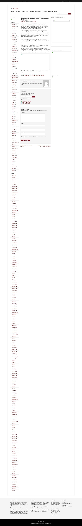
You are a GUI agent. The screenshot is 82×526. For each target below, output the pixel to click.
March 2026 (14, 184)
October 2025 (14, 190)
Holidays (33, 75)
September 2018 (15, 334)
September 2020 (15, 292)
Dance (13, 44)
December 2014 (14, 416)
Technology (14, 151)
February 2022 (14, 262)
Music (13, 106)
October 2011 (14, 484)
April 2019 (13, 321)
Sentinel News (23, 21)
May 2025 (13, 199)
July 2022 (13, 253)
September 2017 (15, 356)
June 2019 (14, 318)
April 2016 (13, 388)
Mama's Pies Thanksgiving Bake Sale (30, 73)
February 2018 (14, 347)
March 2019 (14, 323)
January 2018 (14, 349)
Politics (13, 124)
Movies (13, 104)
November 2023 (14, 225)
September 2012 (15, 464)
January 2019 (14, 327)
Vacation (13, 161)
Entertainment (38, 11)
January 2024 (14, 221)
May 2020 (13, 299)
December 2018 (14, 329)
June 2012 (14, 469)
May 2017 (13, 364)
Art (12, 28)
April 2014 (13, 429)
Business (45, 11)
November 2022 (14, 245)
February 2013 (14, 455)
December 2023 (14, 223)
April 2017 (13, 366)
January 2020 (14, 305)
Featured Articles (15, 61)
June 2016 (14, 384)
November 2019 (14, 308)
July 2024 (13, 214)
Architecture (14, 26)
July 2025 (13, 195)
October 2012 (14, 462)
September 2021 (15, 269)
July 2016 (13, 382)
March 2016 (14, 390)
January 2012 (14, 479)
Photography (14, 120)
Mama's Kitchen (41, 73)
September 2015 (15, 399)
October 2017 (14, 355)
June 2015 (14, 405)
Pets (12, 118)
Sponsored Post (14, 142)
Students (13, 146)
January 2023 (14, 242)
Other (13, 116)
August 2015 (14, 401)
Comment (23, 112)
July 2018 (13, 338)
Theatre (13, 155)
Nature (13, 111)
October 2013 (14, 440)
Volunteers (14, 166)
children (13, 37)
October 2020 (14, 290)
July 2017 (13, 360)
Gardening (14, 73)
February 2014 (14, 432)
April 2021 (13, 279)
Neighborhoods (14, 113)
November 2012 (14, 460)
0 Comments (34, 21)
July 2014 (13, 425)
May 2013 (13, 449)
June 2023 (14, 232)
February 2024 (14, 219)
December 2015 (14, 395)
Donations (27, 75)
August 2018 (14, 336)
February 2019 (14, 325)
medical (13, 100)
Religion (13, 131)
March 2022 (14, 260)
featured (13, 59)
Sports (13, 144)
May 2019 (13, 319)
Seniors (13, 140)
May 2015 (13, 406)
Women (13, 170)
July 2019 (13, 316)
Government (14, 75)
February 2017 (14, 369)
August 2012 (14, 466)
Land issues (14, 93)
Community (14, 39)
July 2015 (13, 403)
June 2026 (14, 179)
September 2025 (15, 192)
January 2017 (14, 371)
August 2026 (14, 175)
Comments (69, 1)
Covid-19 (13, 41)
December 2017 (14, 351)
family (13, 54)
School (13, 135)
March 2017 (14, 368)
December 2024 (14, 205)
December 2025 (14, 186)
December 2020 (14, 286)
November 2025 (14, 188)
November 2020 (14, 288)
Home (12, 1)
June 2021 (14, 275)
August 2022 (14, 251)
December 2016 (14, 373)
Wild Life (13, 168)
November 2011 (14, 482)
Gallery (13, 71)
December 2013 (14, 436)
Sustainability (14, 148)
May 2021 (13, 277)
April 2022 (13, 258)
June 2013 (14, 447)
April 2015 (13, 408)
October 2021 (14, 268)
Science (13, 137)
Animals (13, 24)
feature (13, 57)
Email (22, 127)
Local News (17, 11)
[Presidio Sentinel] (14, 8)
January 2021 (14, 284)
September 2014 (15, 421)
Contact (26, 1)
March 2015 (14, 410)
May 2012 (13, 471)
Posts (63, 1)
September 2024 (15, 210)
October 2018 (14, 332)
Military (13, 102)
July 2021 (13, 273)
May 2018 (13, 342)
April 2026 (13, 182)
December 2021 (14, 266)
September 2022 (15, 249)
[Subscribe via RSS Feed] (26, 101)
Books (13, 33)
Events (30, 75)
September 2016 (15, 379)
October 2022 (14, 247)
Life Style (31, 11)
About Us (17, 1)
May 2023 (13, 234)
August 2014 (14, 423)
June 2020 (14, 297)
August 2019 (14, 314)
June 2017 (14, 362)
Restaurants (14, 133)
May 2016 (13, 386)
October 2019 (14, 310)
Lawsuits (13, 95)
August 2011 (14, 488)
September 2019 (15, 312)
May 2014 (13, 427)
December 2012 (14, 458)
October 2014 (14, 419)
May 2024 (13, 216)
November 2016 (14, 375)
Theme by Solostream (47, 523)
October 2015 (14, 397)
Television (13, 153)
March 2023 (14, 238)
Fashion (13, 55)
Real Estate (14, 127)
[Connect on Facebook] (25, 102)
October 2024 (14, 208)
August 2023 (14, 229)
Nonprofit (42, 75)
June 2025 (14, 197)
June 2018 (14, 340)
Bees (13, 31)
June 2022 (14, 255)
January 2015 (14, 414)
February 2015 (14, 412)
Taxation (13, 150)
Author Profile (33, 81)
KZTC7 (13, 91)
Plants (13, 122)
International (14, 89)
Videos (55, 11)
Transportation (14, 157)
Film (12, 64)
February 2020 (14, 303)
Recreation (14, 129)
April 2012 (13, 473)
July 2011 (13, 490)
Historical (13, 80)
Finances (13, 68)
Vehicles (13, 163)
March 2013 (14, 453)
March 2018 (14, 345)
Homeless (13, 84)
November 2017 (14, 353)
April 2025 (13, 201)
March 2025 (14, 203)
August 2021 (14, 271)
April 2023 (13, 236)
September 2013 (15, 442)
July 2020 (13, 295)
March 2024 (14, 218)
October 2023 (14, 227)
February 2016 (14, 392)
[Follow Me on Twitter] (25, 103)
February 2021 (14, 282)
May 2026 (13, 181)
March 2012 (14, 475)
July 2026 (13, 177)
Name (22, 123)
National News (25, 11)
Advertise (22, 1)
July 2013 (13, 445)
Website (22, 132)
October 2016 (14, 377)
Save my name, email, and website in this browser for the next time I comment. (34, 137)
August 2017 (14, 358)
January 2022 (14, 264)
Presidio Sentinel (41, 521)
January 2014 (14, 434)
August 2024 (14, 212)
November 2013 (14, 438)
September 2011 (15, 486)
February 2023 (14, 240)
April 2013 (13, 451)
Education (50, 11)
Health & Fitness (15, 77)
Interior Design (14, 87)
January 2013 (14, 456)
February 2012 (14, 477)
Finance (13, 66)
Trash (13, 159)
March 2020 (14, 301)
